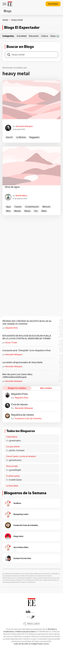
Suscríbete (53, 4)
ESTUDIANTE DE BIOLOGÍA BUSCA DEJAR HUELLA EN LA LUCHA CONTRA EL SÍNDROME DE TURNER (26, 337)
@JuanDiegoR (15, 470)
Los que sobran (13, 446)
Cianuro (18, 207)
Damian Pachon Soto (22, 558)
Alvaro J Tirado (11, 343)
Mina (8, 211)
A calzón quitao (13, 476)
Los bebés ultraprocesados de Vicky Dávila (22, 362)
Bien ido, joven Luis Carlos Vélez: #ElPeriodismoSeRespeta (17, 375)
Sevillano (17, 503)
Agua (8, 207)
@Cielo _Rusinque (16, 450)
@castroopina (15, 441)
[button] (59, 36)
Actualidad (21, 36)
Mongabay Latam (20, 514)
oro (36, 211)
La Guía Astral (12, 486)
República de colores (22, 414)
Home (5, 20)
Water (43, 211)
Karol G (9, 137)
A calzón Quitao (15, 480)
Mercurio (46, 207)
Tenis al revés (12, 466)
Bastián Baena (21, 196)
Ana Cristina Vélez (20, 547)
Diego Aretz (18, 536)
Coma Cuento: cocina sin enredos (21, 456)
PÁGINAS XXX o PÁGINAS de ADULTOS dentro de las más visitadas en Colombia (26, 322)
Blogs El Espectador (21, 27)
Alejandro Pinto (11, 328)
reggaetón (34, 137)
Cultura (44, 36)
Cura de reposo (19, 404)
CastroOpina (11, 437)
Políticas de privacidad (25, 631)
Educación (34, 36)
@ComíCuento (15, 460)
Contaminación (32, 207)
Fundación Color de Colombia (28, 418)
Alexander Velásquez (24, 126)
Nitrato (27, 211)
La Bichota (21, 137)
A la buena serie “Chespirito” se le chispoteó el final (26, 350)
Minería (17, 211)
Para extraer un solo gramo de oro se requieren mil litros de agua (31, 185)
